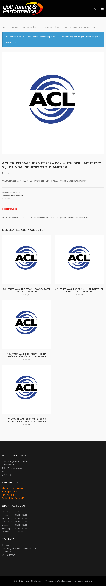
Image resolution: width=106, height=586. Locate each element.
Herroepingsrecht (10, 491)
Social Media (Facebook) (13, 498)
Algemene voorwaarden (12, 488)
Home (4, 27)
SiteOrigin (88, 581)
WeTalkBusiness (64, 581)
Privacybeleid (8, 494)
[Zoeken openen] (95, 9)
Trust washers (15, 27)
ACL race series (13, 199)
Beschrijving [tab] (9, 209)
